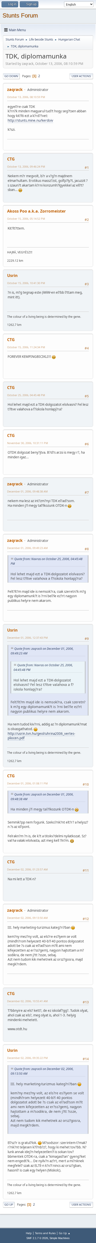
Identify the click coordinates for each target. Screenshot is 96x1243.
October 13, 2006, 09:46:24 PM (26, 166)
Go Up (8, 1204)
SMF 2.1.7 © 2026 (37, 1238)
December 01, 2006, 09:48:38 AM (27, 491)
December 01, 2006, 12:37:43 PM (27, 637)
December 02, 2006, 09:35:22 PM (27, 1058)
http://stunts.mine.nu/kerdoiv (30, 120)
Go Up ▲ (64, 1233)
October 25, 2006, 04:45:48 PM (26, 395)
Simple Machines (59, 1238)
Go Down (11, 76)
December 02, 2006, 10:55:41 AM (27, 1001)
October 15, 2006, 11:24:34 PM (26, 347)
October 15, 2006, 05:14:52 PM (26, 218)
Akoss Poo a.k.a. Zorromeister (36, 211)
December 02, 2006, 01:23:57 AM (27, 869)
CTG (11, 159)
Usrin (12, 275)
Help (29, 1233)
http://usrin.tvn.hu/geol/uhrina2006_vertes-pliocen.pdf (41, 735)
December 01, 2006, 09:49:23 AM (27, 548)
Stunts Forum (20, 15)
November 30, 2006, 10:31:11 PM (27, 443)
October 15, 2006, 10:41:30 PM (26, 283)
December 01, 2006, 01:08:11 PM (27, 783)
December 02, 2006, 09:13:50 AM (27, 918)
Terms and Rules (45, 1233)
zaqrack (15, 89)
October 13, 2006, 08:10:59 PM (26, 97)
